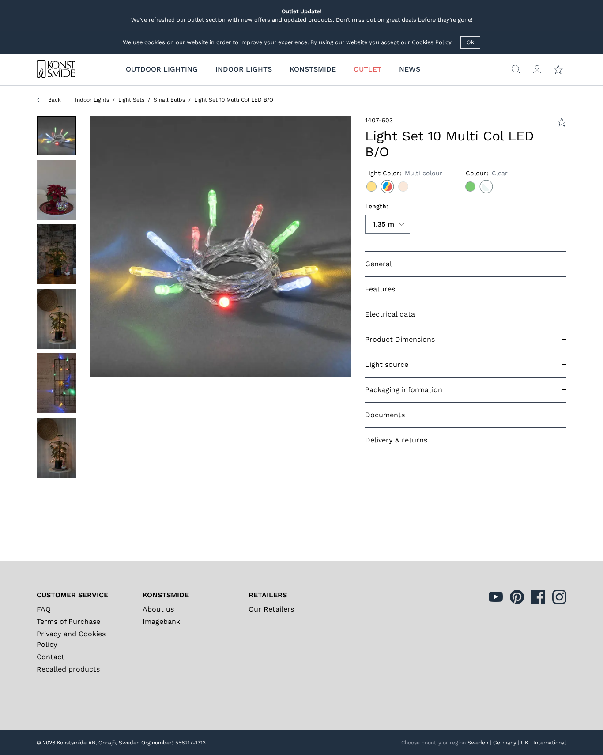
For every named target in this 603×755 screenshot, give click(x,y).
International (549, 743)
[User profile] (537, 69)
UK (524, 743)
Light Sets (131, 100)
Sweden (477, 743)
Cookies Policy (432, 42)
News (409, 69)
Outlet (367, 69)
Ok (470, 42)
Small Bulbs (169, 100)
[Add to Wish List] (561, 122)
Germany (504, 743)
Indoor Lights (92, 100)
